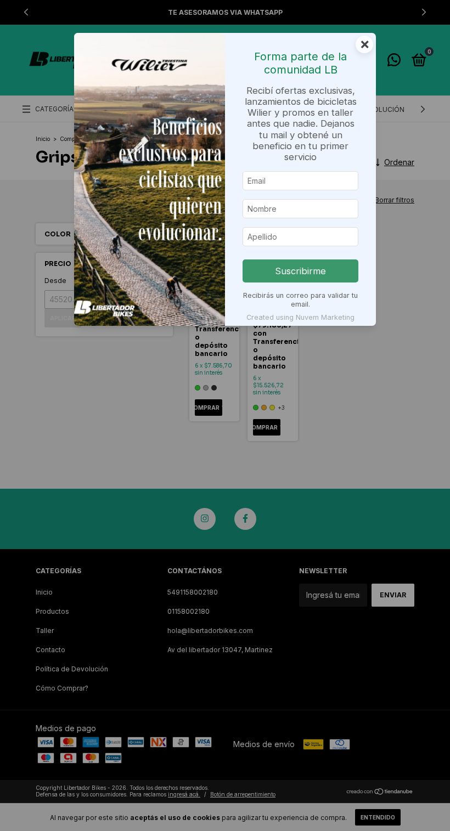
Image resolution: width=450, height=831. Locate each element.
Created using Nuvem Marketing (300, 317)
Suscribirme (300, 270)
